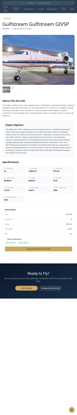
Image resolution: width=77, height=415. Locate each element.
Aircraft (41, 9)
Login (72, 9)
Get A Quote (26, 288)
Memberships (51, 9)
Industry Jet (16, 9)
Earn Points (31, 3)
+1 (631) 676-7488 (44, 3)
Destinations (28, 9)
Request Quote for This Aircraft (38, 249)
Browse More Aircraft (51, 288)
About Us (64, 9)
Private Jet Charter (5, 9)
